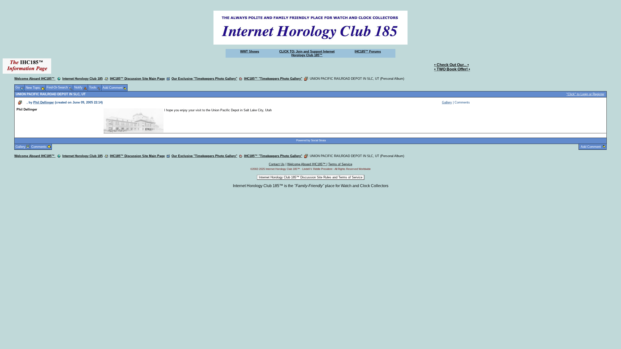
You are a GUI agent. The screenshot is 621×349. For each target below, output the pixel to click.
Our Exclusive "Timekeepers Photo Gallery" (204, 78)
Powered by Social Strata (311, 140)
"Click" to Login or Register (585, 94)
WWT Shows (249, 51)
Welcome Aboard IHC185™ (35, 78)
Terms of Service (340, 164)
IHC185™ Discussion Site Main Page (137, 78)
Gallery (447, 102)
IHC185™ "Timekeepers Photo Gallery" (273, 78)
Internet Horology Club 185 (82, 78)
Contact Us (277, 164)
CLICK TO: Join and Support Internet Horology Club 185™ (307, 53)
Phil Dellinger (43, 102)
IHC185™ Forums (368, 51)
